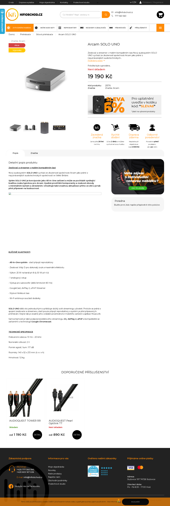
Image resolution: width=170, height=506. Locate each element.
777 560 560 (120, 16)
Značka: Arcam (112, 88)
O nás (11, 2)
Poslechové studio (81, 2)
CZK (134, 2)
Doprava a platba (26, 2)
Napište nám (54, 477)
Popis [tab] (15, 153)
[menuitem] (20, 28)
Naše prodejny (55, 473)
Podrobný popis (95, 60)
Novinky (52, 470)
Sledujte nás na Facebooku (27, 486)
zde (119, 502)
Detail (37, 435)
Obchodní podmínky (57, 480)
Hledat (106, 14)
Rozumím (135, 502)
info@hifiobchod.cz (124, 12)
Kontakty (64, 2)
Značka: (18, 41)
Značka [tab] (34, 153)
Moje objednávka (47, 2)
